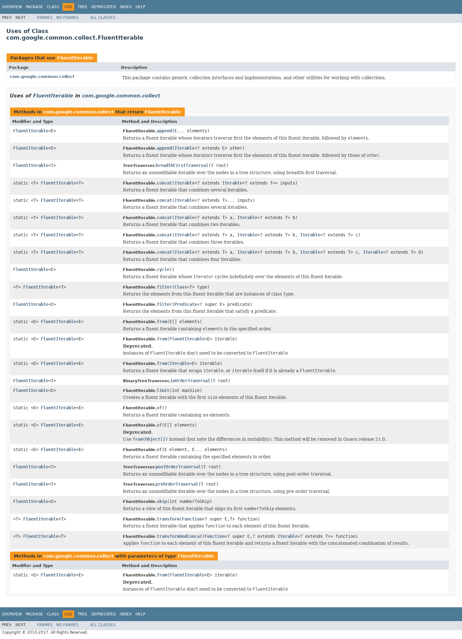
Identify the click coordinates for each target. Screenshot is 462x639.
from (162, 321)
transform (168, 518)
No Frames (67, 17)
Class (53, 7)
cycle (163, 269)
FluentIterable (75, 57)
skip (162, 501)
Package (34, 7)
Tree (82, 7)
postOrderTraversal (178, 466)
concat (164, 182)
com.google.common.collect (42, 76)
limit (163, 390)
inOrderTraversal (190, 380)
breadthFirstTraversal (182, 165)
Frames (44, 17)
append (164, 130)
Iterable (184, 148)
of (159, 407)
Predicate (185, 304)
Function (192, 518)
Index (126, 7)
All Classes (103, 17)
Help (140, 7)
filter (164, 286)
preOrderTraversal (177, 484)
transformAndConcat (179, 536)
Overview (12, 7)
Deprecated (103, 7)
